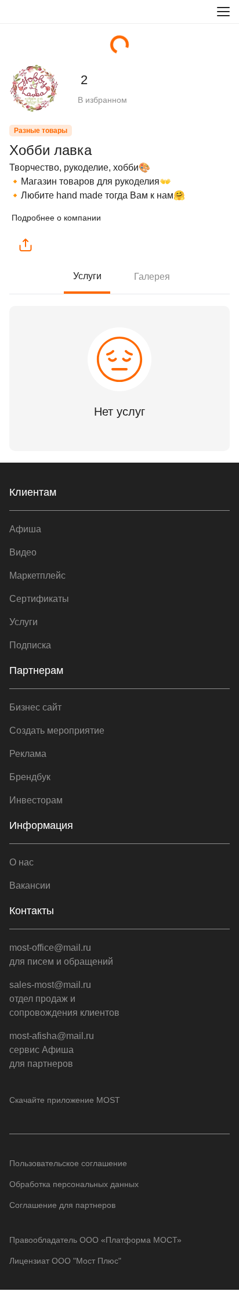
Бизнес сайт (35, 707)
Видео (23, 552)
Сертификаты (39, 599)
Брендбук (29, 777)
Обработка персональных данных (74, 1184)
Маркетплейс (37, 575)
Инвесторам (36, 800)
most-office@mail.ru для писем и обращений (61, 954)
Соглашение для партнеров (62, 1205)
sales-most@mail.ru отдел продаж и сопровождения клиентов (64, 999)
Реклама (27, 754)
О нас (21, 862)
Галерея (152, 277)
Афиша (25, 529)
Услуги (87, 276)
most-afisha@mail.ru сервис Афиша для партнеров (51, 1050)
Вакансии (29, 885)
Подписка (30, 645)
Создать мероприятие (56, 730)
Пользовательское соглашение (68, 1163)
